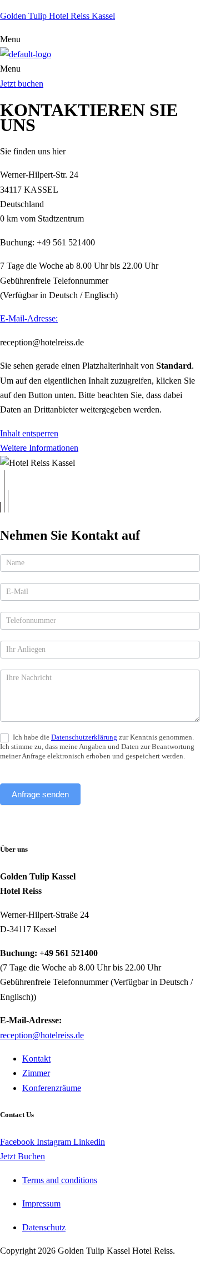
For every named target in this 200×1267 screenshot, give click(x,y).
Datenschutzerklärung (84, 737)
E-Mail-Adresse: (29, 318)
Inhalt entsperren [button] (29, 433)
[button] (100, 39)
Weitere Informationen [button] (39, 447)
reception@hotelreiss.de (42, 1035)
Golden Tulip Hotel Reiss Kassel (57, 16)
